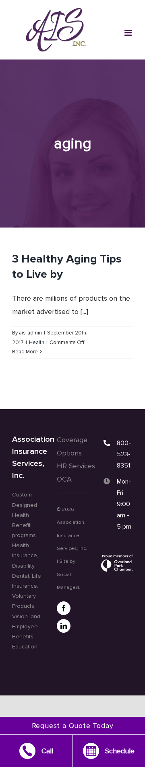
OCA (64, 479)
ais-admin (30, 333)
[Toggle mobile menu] (128, 33)
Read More (25, 352)
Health (36, 342)
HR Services (76, 465)
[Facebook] (63, 608)
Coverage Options (72, 446)
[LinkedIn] (63, 626)
